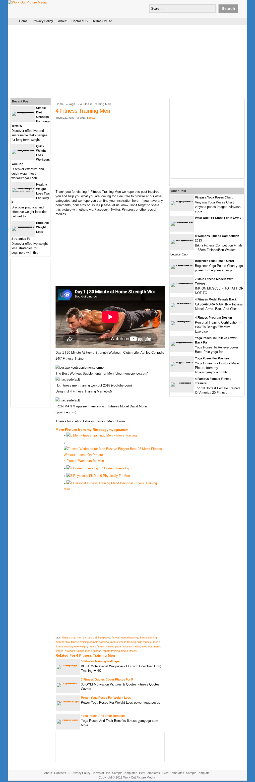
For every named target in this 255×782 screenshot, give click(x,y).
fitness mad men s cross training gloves (86, 637)
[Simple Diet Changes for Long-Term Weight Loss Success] (23, 111)
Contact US (79, 21)
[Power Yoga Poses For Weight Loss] (68, 701)
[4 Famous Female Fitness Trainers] (182, 382)
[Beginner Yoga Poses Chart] (182, 264)
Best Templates (149, 773)
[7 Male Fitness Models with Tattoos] (182, 283)
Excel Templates (173, 773)
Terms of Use (102, 21)
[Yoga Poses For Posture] (182, 362)
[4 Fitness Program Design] (182, 321)
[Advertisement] (127, 61)
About (62, 21)
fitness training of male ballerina (90, 641)
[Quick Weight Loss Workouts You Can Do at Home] (23, 150)
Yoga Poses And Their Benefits (103, 716)
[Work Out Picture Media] (27, 2)
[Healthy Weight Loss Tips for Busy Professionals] (23, 192)
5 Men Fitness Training (120, 435)
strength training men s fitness (83, 650)
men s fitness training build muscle (131, 641)
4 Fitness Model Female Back (216, 299)
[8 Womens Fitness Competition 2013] (182, 240)
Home (23, 21)
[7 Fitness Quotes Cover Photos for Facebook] (68, 683)
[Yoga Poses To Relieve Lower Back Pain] (182, 341)
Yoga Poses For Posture (212, 358)
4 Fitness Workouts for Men (84, 461)
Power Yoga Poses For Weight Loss (106, 697)
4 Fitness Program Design (213, 317)
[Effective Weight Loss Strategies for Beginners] (23, 226)
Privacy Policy (43, 21)
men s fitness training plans (105, 646)
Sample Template (198, 773)
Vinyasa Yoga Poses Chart (214, 197)
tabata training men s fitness (120, 650)
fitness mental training (125, 637)
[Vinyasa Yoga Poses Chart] (182, 201)
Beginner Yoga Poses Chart (214, 261)
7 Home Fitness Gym (116, 468)
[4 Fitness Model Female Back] (182, 303)
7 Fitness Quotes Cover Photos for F (107, 679)
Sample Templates (124, 773)
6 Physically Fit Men (115, 476)
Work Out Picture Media (139, 777)
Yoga (71, 104)
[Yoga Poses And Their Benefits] (68, 719)
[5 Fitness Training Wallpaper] (68, 665)
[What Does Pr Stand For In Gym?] (182, 221)
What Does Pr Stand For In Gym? (218, 218)
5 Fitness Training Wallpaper (101, 661)
